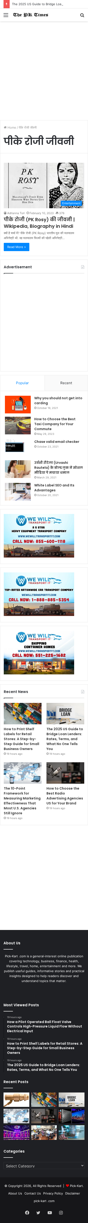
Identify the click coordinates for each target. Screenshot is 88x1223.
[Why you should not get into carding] (18, 404)
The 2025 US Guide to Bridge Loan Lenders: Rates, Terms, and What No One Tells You (64, 739)
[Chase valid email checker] (18, 448)
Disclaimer (72, 1193)
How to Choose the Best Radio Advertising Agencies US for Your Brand (64, 796)
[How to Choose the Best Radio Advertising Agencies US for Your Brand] (65, 773)
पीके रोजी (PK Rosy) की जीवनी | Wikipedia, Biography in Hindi (39, 222)
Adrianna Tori (16, 213)
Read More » (16, 247)
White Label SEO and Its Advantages (54, 488)
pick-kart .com (44, 1201)
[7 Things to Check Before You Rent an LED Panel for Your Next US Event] (16, 1132)
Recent (66, 383)
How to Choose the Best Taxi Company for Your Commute (55, 424)
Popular (22, 383)
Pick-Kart (76, 1186)
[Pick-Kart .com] (30, 15)
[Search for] (82, 16)
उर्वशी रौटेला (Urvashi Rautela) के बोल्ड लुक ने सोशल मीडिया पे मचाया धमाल (58, 467)
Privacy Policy (53, 1193)
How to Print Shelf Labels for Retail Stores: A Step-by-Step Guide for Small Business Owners (21, 739)
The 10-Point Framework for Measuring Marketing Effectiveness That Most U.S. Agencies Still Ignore (22, 800)
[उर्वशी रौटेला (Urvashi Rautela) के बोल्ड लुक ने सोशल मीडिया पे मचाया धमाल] (18, 469)
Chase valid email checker (56, 441)
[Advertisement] (44, 72)
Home (11, 127)
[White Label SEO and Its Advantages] (18, 492)
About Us (15, 1193)
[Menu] (6, 16)
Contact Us (32, 1193)
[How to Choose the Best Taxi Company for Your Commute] (18, 425)
